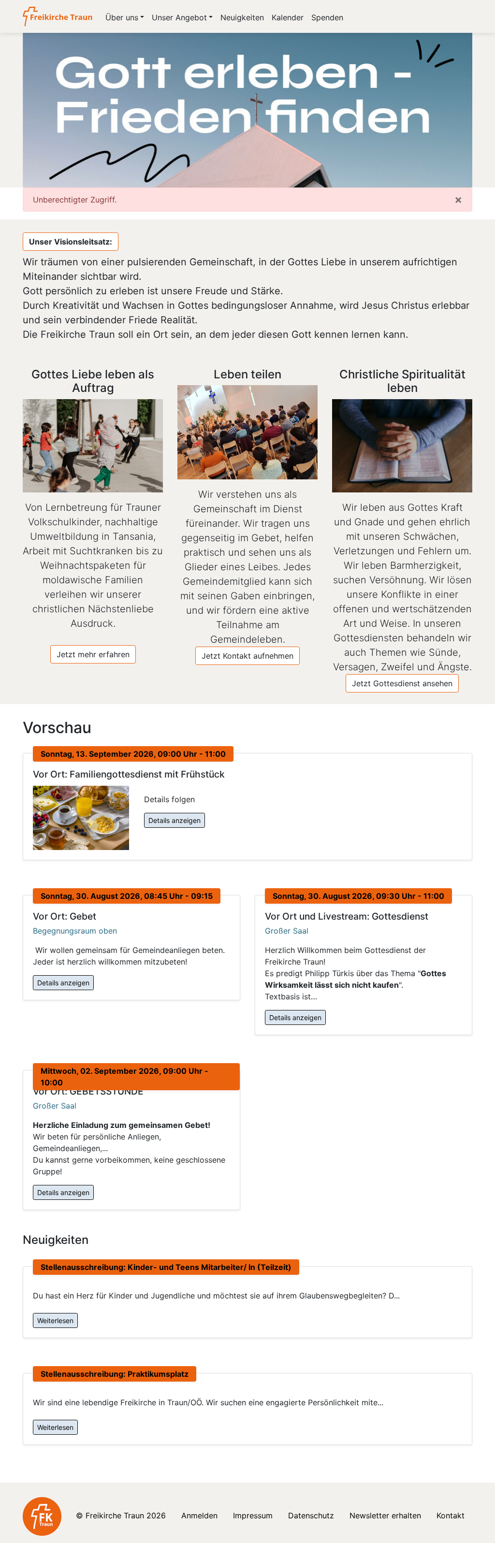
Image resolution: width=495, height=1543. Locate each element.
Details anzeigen (174, 820)
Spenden (327, 17)
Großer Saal (286, 931)
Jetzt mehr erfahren (93, 654)
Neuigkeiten (242, 17)
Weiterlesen (55, 1320)
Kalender (288, 17)
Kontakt (451, 1515)
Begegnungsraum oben (75, 931)
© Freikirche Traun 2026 (121, 1515)
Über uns (121, 17)
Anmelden (199, 1515)
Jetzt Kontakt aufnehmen (247, 656)
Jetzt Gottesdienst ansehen (402, 683)
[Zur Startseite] (58, 16)
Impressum (253, 1515)
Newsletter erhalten (385, 1515)
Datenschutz (311, 1515)
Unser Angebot (179, 17)
